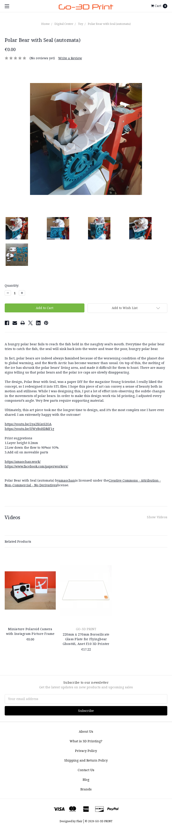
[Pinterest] (46, 323)
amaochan (67, 480)
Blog (86, 779)
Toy (80, 24)
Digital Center (63, 24)
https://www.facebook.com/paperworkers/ (36, 466)
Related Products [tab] (18, 541)
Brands (86, 789)
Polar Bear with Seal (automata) (109, 24)
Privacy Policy (86, 751)
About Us (86, 731)
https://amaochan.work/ (23, 461)
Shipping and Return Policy (86, 760)
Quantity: (12, 285)
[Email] (15, 323)
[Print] (22, 323)
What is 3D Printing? (86, 741)
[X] (30, 323)
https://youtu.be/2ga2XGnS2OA (28, 424)
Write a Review (70, 58)
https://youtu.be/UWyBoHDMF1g (29, 429)
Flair (79, 821)
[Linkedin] (38, 323)
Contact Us (86, 770)
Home (45, 24)
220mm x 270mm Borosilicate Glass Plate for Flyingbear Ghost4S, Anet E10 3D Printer (86, 639)
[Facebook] (7, 323)
